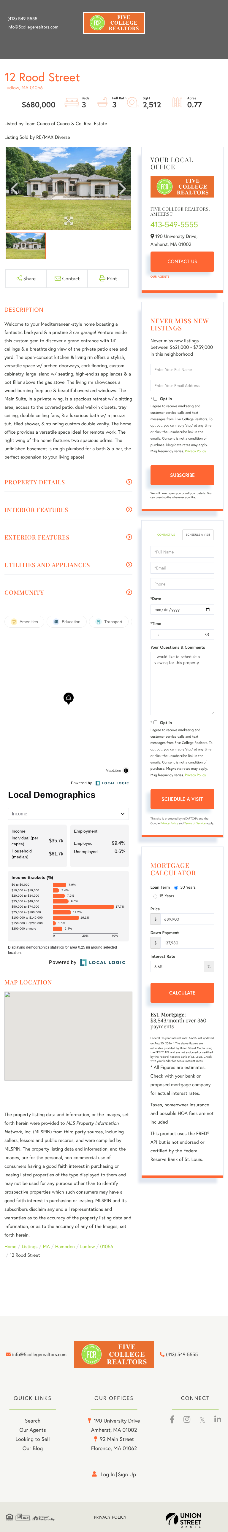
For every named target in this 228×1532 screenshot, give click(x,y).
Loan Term (160, 887)
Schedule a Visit (198, 535)
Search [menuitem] (32, 1420)
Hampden (65, 1246)
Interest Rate (163, 956)
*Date (156, 598)
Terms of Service (194, 823)
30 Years (188, 887)
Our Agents (160, 277)
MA (46, 1246)
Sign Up (127, 1474)
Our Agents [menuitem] (32, 1429)
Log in (108, 1474)
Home (10, 1246)
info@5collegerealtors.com (32, 27)
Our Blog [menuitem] (33, 1448)
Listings (29, 1246)
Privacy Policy (195, 451)
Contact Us (182, 261)
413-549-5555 (174, 224)
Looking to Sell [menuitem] (32, 1438)
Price (155, 908)
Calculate (182, 992)
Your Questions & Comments (178, 647)
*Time (156, 623)
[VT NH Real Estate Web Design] (194, 1520)
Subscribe (182, 475)
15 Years (166, 895)
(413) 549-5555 (22, 18)
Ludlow (87, 1246)
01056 (106, 1246)
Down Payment (165, 932)
